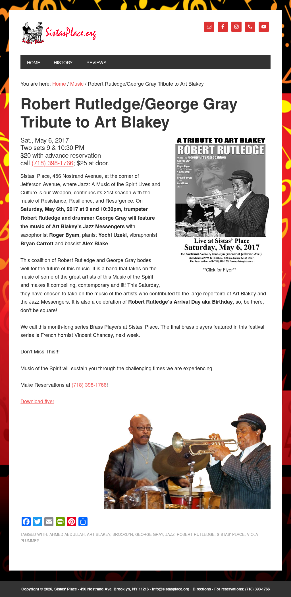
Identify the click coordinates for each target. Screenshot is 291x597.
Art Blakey (98, 534)
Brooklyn (123, 534)
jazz (169, 534)
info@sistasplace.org (170, 589)
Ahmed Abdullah (67, 534)
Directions (202, 589)
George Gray (149, 534)
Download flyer (37, 401)
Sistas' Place (58, 33)
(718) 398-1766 (52, 162)
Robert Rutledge (196, 534)
